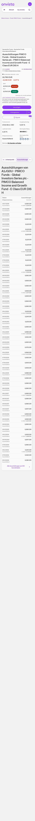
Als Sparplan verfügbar (14, 143)
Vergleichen (15, 112)
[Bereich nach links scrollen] (4, 160)
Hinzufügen (16, 107)
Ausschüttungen (22, 160)
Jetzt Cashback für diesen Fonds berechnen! (13, 97)
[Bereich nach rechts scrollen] (30, 160)
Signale (18, 117)
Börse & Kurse (5, 18)
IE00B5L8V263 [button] (28, 69)
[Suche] (29, 10)
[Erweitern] (29, 112)
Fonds (11, 18)
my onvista (21, 10)
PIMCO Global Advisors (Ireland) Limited (15, 71)
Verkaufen (15, 86)
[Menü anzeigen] (4, 10)
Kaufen (15, 91)
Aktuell (11, 10)
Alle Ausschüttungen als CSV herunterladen (16, 467)
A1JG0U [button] (7, 69)
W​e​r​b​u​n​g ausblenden (23, 32)
